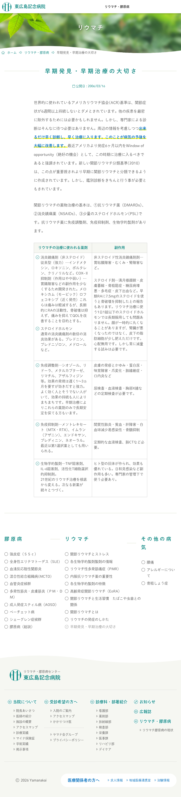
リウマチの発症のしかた (89, 619)
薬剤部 (103, 716)
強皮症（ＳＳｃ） (24, 554)
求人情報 (116, 780)
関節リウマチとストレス (89, 554)
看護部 (103, 710)
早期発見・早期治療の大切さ (93, 627)
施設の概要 (24, 721)
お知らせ (147, 702)
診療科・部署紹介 (111, 702)
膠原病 (13, 538)
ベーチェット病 (22, 612)
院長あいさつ (25, 710)
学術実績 (22, 743)
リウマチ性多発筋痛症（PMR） (95, 569)
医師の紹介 (24, 716)
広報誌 (145, 712)
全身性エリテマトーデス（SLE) (35, 561)
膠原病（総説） (22, 627)
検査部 (103, 727)
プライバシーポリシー (68, 740)
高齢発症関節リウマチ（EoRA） (96, 591)
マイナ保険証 (25, 738)
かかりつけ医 (62, 721)
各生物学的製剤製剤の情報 (91, 561)
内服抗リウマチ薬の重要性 (91, 576)
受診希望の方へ (63, 702)
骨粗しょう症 (157, 583)
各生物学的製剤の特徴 (88, 583)
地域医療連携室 (140, 780)
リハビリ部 (106, 743)
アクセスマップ (27, 727)
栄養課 (103, 732)
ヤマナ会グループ (65, 734)
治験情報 (163, 780)
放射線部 (105, 721)
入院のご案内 (62, 710)
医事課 (103, 738)
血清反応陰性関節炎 (25, 569)
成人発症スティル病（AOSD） (34, 604)
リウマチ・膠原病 (117, 6)
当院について (25, 702)
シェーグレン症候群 (25, 619)
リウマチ (77, 538)
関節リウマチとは (84, 612)
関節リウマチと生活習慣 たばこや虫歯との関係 (105, 601)
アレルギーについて (161, 572)
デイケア (105, 749)
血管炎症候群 (20, 583)
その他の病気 (157, 542)
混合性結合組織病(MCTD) (31, 576)
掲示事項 (22, 749)
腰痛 (150, 562)
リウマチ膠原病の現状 (157, 730)
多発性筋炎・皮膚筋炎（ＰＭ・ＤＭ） (36, 594)
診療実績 (22, 732)
